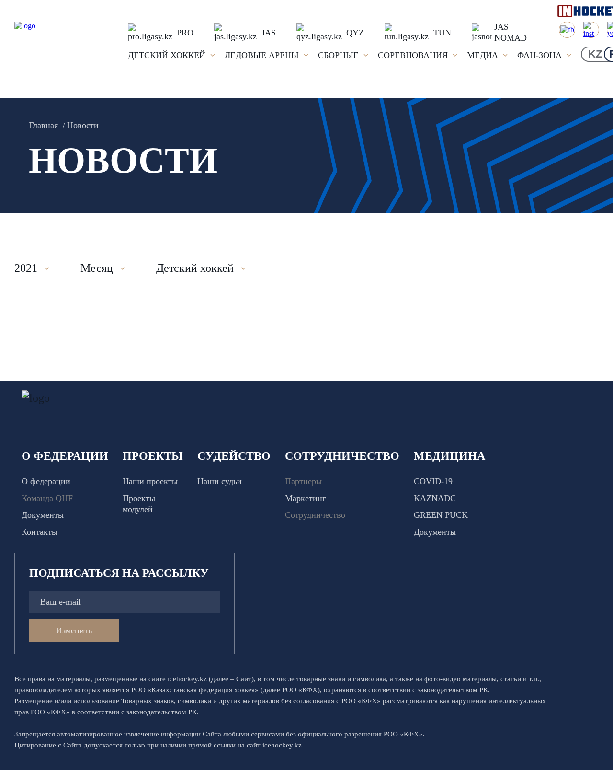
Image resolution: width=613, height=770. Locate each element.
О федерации (46, 481)
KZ (595, 54)
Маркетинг (305, 498)
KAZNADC (435, 498)
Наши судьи (219, 481)
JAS (268, 32)
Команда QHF (47, 498)
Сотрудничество (315, 515)
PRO (185, 32)
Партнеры (303, 481)
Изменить (74, 630)
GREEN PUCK (441, 515)
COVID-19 (433, 481)
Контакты (39, 532)
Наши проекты (150, 481)
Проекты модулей (139, 503)
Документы (43, 515)
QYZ (355, 32)
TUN (442, 32)
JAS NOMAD (510, 32)
